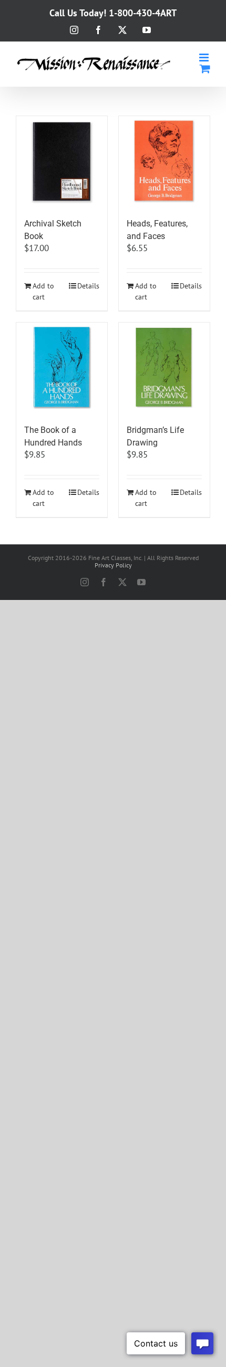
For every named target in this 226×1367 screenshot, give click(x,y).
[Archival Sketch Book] (61, 161)
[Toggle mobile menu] (204, 57)
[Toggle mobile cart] (205, 68)
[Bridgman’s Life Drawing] (164, 368)
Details (88, 286)
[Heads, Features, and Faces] (164, 161)
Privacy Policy (113, 565)
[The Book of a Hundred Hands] (61, 368)
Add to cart (43, 291)
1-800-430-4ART (143, 13)
